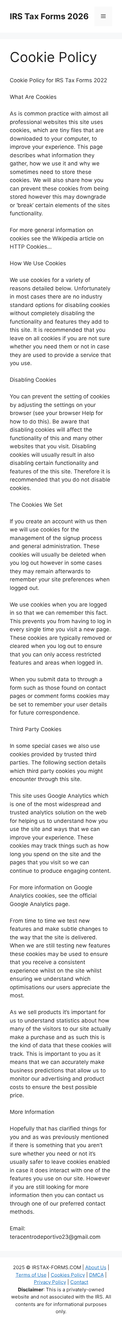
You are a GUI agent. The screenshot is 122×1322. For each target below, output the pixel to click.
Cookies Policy (68, 1275)
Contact (79, 1282)
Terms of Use (31, 1275)
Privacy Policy (50, 1282)
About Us (95, 1267)
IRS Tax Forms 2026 (49, 16)
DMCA (96, 1275)
